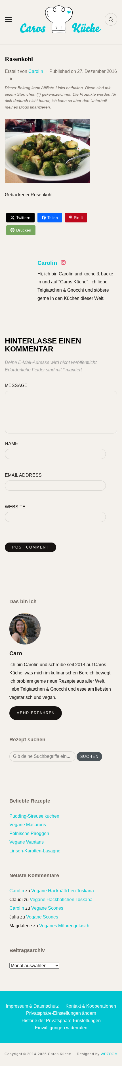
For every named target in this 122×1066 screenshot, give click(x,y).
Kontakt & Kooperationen (91, 1006)
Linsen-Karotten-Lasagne (34, 850)
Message (16, 385)
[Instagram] (63, 263)
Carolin (35, 71)
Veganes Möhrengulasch (64, 925)
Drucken (23, 230)
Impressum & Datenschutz (32, 1006)
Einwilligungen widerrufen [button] (61, 1027)
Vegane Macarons (27, 824)
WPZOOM (109, 1054)
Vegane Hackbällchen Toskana (62, 890)
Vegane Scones (47, 908)
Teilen (52, 217)
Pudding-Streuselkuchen (34, 816)
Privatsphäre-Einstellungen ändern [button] (61, 1013)
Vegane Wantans (26, 842)
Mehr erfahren (35, 713)
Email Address (23, 475)
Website (15, 506)
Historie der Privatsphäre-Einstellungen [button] (61, 1020)
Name (11, 443)
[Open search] (111, 19)
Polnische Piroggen (29, 833)
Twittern (23, 217)
